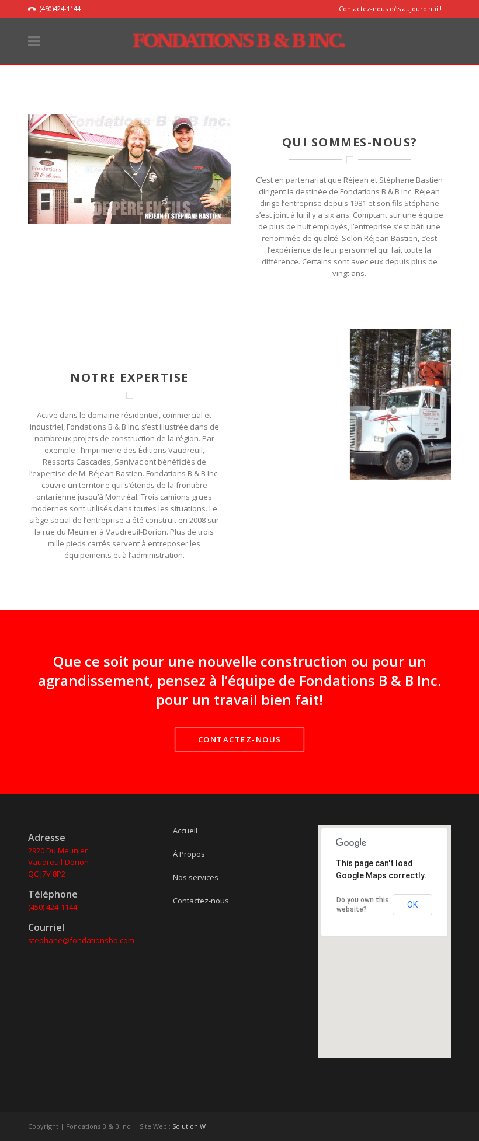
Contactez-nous (201, 900)
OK (412, 904)
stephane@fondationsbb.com (81, 940)
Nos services (195, 877)
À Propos (189, 854)
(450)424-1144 (60, 8)
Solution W (189, 1126)
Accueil (185, 830)
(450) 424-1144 (52, 907)
